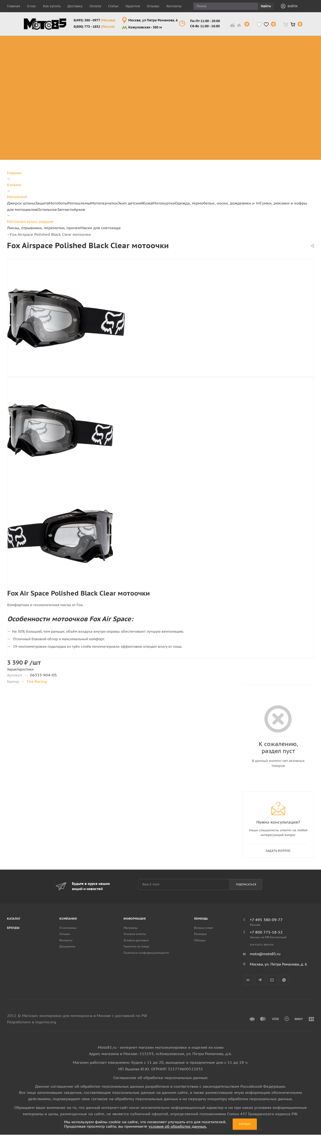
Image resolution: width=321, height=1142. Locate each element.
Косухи (300, 38)
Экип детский (130, 203)
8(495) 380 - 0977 (94, 20)
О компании (68, 928)
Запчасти (65, 209)
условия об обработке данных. (178, 1126)
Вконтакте (248, 980)
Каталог (14, 918)
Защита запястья (72, 83)
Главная (13, 6)
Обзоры (199, 940)
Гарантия (132, 6)
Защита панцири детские (267, 52)
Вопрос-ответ (203, 928)
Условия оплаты (135, 934)
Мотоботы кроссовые (108, 41)
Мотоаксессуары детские (268, 153)
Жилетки (302, 60)
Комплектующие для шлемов (157, 52)
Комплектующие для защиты (72, 91)
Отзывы (153, 6)
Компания (68, 918)
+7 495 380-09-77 (266, 920)
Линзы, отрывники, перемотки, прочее (194, 63)
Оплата (95, 6)
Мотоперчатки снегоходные (228, 63)
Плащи (300, 66)
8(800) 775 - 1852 (94, 26)
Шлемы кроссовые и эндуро (160, 41)
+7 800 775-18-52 (266, 932)
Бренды (13, 928)
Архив (79, 209)
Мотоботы (58, 203)
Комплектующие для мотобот (115, 63)
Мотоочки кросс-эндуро (192, 43)
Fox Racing (37, 681)
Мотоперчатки (103, 203)
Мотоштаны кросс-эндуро (35, 60)
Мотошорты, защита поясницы (76, 74)
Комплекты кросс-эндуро (35, 43)
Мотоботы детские (260, 74)
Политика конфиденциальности (146, 952)
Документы (67, 946)
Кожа (148, 203)
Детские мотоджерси (263, 120)
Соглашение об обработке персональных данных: (160, 1077)
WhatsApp (284, 980)
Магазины (130, 928)
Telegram (260, 980)
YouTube (272, 980)
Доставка (74, 6)
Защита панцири (72, 38)
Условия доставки (136, 940)
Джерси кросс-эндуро (39, 74)
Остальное (47, 209)
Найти (266, 6)
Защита (42, 203)
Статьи (113, 6)
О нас (31, 6)
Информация (135, 918)
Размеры (200, 934)
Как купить (52, 6)
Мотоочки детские (260, 97)
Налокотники (68, 66)
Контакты (174, 6)
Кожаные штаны (302, 52)
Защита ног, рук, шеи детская (266, 41)
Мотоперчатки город (228, 52)
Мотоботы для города (112, 52)
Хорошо (245, 1124)
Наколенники (69, 60)
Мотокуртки (164, 203)
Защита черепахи (65, 46)
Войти (293, 6)
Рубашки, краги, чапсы (302, 77)
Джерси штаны (21, 203)
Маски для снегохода (193, 80)
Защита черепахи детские (268, 63)
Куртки (300, 44)
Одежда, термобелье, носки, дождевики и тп (217, 203)
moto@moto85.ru (265, 954)
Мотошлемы (78, 203)
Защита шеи (67, 55)
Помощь (201, 918)
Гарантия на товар (136, 946)
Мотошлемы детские (263, 86)
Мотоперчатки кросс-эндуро (228, 41)
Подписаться (246, 884)
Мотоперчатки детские (265, 142)
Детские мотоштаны (262, 131)
